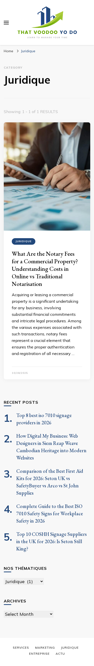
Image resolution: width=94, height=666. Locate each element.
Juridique (24, 241)
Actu (60, 653)
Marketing (45, 647)
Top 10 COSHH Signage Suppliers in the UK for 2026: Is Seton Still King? (51, 541)
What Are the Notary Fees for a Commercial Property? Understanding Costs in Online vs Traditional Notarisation (45, 269)
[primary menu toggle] (6, 22)
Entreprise (39, 653)
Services (21, 647)
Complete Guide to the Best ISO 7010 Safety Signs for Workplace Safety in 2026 (49, 513)
